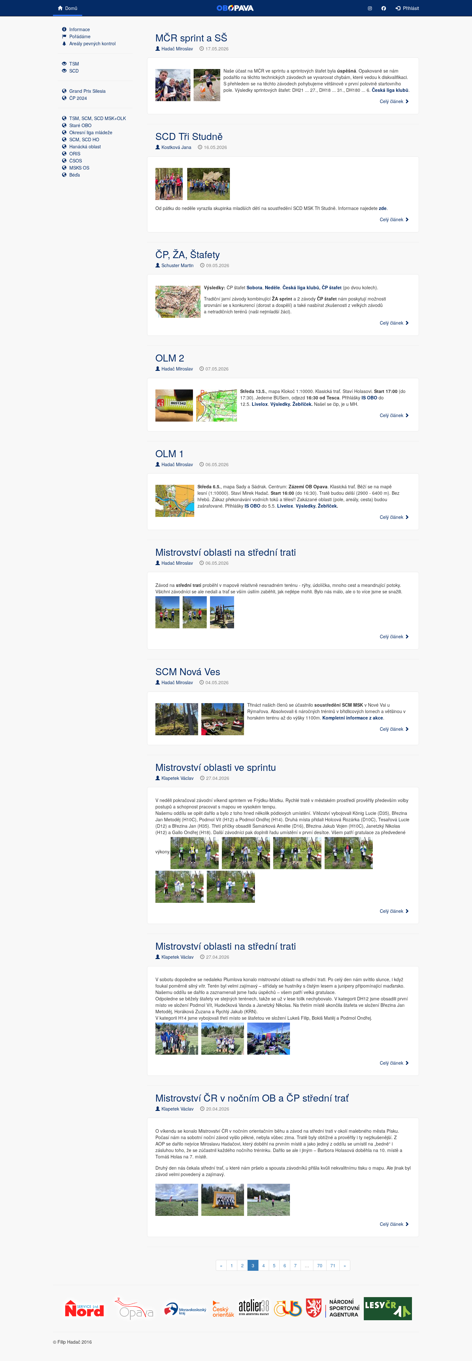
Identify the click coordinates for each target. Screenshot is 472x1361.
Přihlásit (410, 8)
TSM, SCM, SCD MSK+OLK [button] (97, 118)
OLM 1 (169, 453)
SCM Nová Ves (187, 671)
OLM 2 (169, 357)
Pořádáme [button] (79, 36)
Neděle (272, 287)
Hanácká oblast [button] (84, 146)
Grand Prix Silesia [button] (87, 91)
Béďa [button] (74, 174)
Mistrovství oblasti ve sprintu (215, 767)
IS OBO (252, 505)
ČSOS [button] (75, 160)
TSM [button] (73, 63)
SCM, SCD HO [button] (83, 139)
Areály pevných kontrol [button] (92, 43)
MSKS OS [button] (78, 167)
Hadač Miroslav (177, 48)
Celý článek (392, 101)
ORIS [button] (74, 153)
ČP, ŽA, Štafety (187, 254)
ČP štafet (332, 287)
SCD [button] (73, 70)
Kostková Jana (176, 147)
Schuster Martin (178, 265)
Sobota (254, 287)
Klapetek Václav (178, 778)
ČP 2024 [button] (77, 98)
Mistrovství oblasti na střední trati (225, 552)
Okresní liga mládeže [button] (90, 132)
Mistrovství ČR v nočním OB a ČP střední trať (251, 1097)
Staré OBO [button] (80, 125)
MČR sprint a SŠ (191, 37)
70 (319, 1265)
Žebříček (302, 404)
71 (333, 1265)
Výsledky (280, 404)
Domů (70, 8)
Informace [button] (79, 29)
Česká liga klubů (390, 90)
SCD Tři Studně (189, 136)
